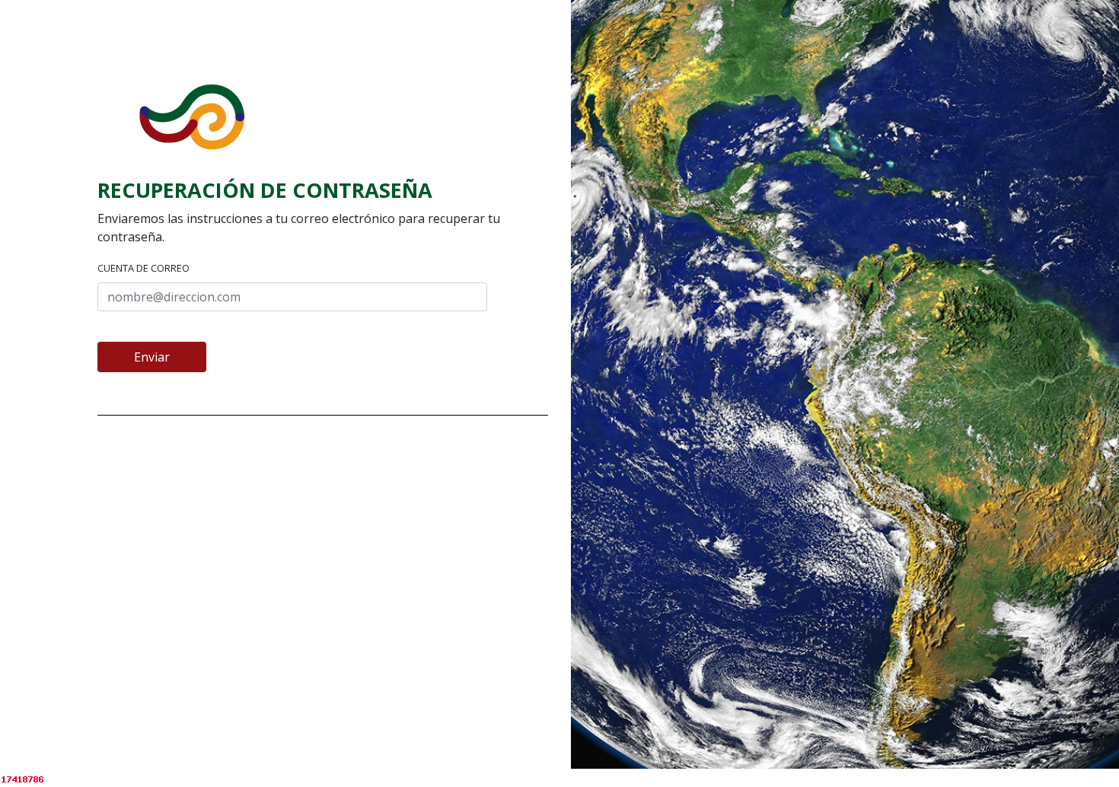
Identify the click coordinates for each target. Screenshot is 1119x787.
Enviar (152, 357)
